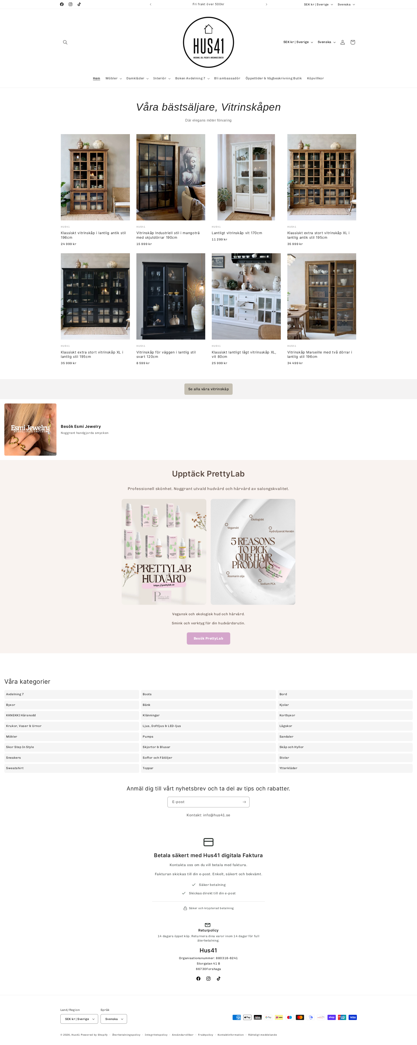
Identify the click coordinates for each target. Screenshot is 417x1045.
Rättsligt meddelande (262, 1034)
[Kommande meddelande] (266, 4)
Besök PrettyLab (208, 638)
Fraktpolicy (205, 1034)
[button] (65, 42)
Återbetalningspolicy (126, 1034)
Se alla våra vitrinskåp (208, 389)
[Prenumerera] (244, 802)
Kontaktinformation (231, 1034)
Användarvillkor (183, 1034)
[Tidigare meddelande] (150, 4)
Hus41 (75, 1034)
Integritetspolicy (156, 1034)
